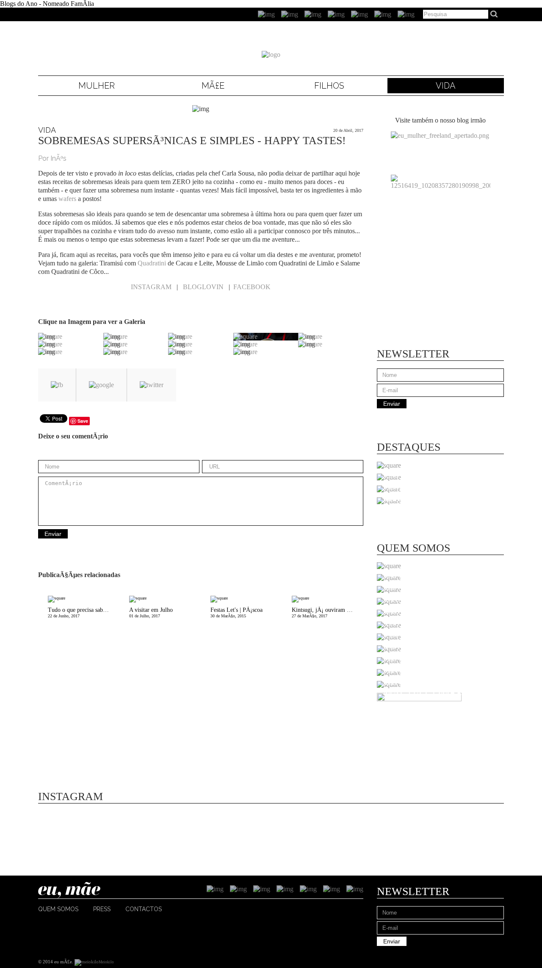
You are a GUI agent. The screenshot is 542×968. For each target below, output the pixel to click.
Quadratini (152, 263)
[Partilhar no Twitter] (151, 385)
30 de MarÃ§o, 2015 (236, 612)
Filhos (329, 86)
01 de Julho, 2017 (151, 612)
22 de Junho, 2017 (83, 612)
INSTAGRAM (151, 286)
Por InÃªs (52, 158)
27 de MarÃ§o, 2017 (326, 612)
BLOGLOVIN (203, 286)
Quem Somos (58, 909)
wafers (67, 198)
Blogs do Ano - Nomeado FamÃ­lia (47, 3)
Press (102, 909)
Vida (446, 86)
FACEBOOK (252, 286)
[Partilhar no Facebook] (57, 385)
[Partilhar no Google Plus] (101, 385)
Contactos (143, 909)
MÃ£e (213, 86)
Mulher (96, 86)
